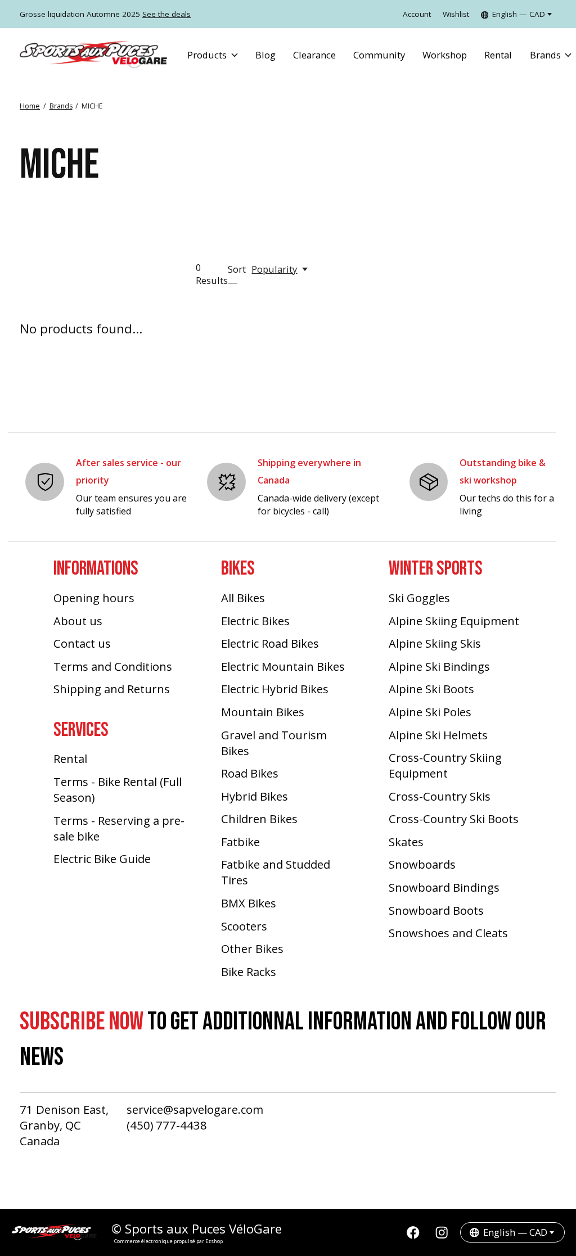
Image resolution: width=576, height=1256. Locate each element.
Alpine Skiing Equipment (454, 621)
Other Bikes (252, 948)
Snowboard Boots (436, 910)
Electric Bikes (255, 621)
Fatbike (240, 842)
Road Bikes (249, 773)
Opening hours (93, 598)
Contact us (82, 643)
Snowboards (422, 864)
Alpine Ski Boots (431, 689)
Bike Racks (248, 971)
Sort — (237, 275)
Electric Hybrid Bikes (274, 689)
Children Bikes (259, 818)
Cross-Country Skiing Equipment (445, 765)
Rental (498, 54)
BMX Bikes (248, 903)
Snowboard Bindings (444, 887)
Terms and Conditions (112, 666)
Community (379, 54)
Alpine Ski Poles (430, 712)
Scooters (244, 926)
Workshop (444, 54)
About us (77, 621)
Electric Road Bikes (270, 643)
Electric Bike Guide (102, 858)
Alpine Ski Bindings (439, 666)
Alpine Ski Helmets (438, 735)
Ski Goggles (419, 598)
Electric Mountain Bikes (283, 666)
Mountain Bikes (262, 712)
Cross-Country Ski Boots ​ (455, 818)
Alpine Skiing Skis (435, 643)
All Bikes (243, 598)
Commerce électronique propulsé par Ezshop (168, 1241)
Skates (406, 842)
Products (207, 54)
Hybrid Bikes (254, 796)
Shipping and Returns (111, 689)
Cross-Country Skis (439, 796)
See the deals (166, 14)
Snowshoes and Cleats (448, 933)
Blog (265, 54)
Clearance (314, 54)
